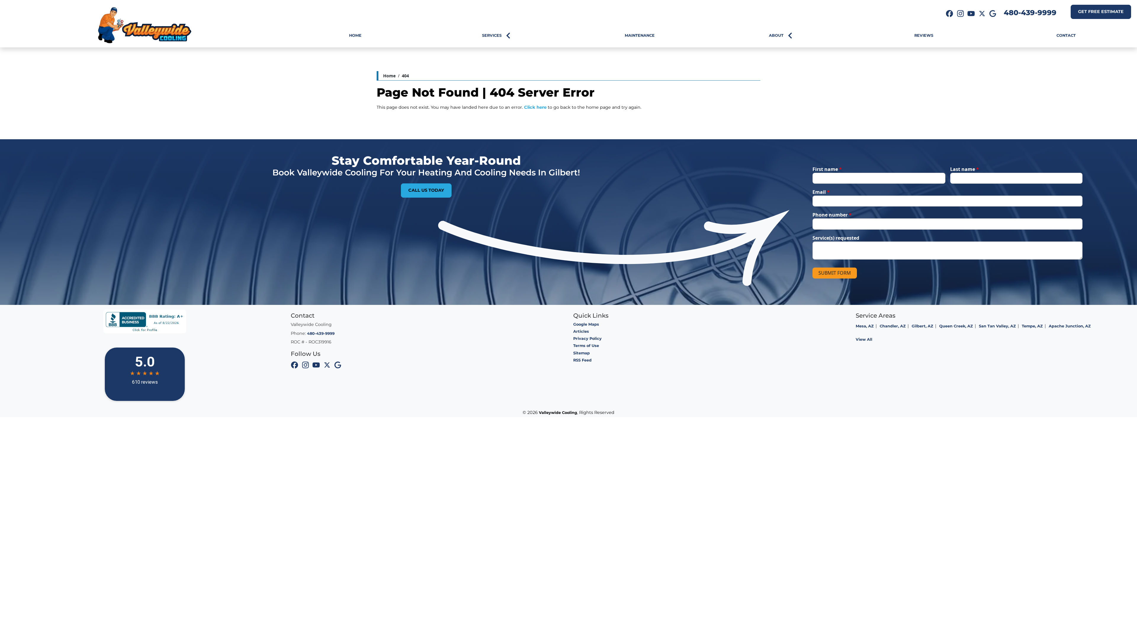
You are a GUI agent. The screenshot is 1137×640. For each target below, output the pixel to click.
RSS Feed (582, 360)
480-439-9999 (1030, 12)
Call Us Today (426, 190)
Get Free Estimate (1101, 11)
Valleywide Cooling (558, 412)
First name (827, 169)
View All (864, 339)
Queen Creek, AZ (956, 326)
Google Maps (586, 324)
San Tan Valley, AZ (997, 326)
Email (821, 192)
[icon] (949, 14)
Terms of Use (586, 345)
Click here (535, 107)
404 (405, 76)
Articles (581, 331)
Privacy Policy (587, 338)
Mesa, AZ (865, 326)
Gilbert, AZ (922, 326)
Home (389, 76)
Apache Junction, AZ (1070, 326)
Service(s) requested (835, 238)
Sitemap (581, 353)
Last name (964, 169)
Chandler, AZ (893, 326)
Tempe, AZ (1032, 326)
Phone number (832, 215)
